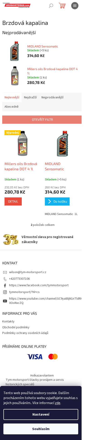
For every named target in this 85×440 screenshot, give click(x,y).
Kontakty (8, 321)
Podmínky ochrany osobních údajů (25, 333)
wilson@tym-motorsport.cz (27, 272)
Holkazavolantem (42, 375)
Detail (13, 201)
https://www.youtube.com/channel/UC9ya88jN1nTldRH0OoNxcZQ (46, 300)
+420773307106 (19, 279)
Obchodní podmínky (15, 327)
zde (57, 402)
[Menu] (74, 5)
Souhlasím (41, 428)
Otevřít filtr (42, 119)
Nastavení (40, 414)
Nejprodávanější (52, 97)
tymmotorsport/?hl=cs (24, 292)
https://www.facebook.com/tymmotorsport (38, 285)
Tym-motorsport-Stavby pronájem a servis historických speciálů (35, 382)
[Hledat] (51, 5)
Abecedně (12, 106)
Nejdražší (30, 97)
